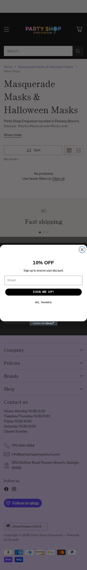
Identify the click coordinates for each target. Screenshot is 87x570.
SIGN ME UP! (43, 291)
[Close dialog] (82, 249)
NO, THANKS (43, 302)
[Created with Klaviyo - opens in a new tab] (43, 323)
